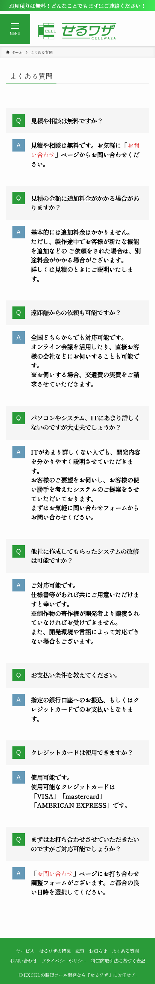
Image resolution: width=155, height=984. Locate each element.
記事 (79, 951)
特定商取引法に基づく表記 (118, 960)
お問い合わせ (55, 873)
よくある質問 (125, 951)
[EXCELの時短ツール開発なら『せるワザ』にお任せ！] (77, 31)
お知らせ (98, 951)
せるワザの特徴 (55, 951)
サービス (25, 951)
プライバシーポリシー (64, 960)
